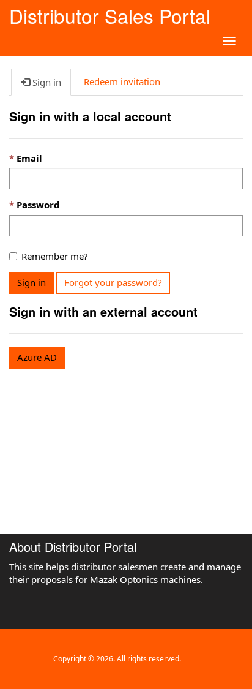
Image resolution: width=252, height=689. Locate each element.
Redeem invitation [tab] (122, 81)
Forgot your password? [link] (113, 282)
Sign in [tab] (45, 82)
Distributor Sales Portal (109, 14)
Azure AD (37, 357)
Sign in (31, 282)
